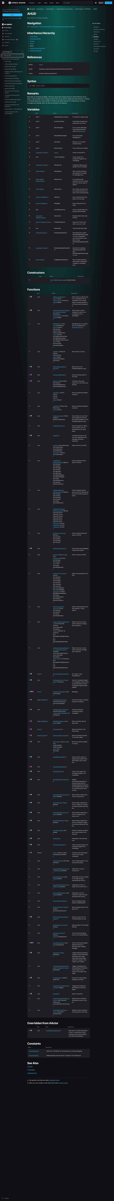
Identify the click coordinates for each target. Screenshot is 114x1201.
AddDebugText (57, 323)
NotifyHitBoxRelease (58, 820)
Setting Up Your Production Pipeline (12, 91)
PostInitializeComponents (52, 1030)
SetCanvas (56, 933)
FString (55, 325)
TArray (37, 171)
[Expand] (3, 61)
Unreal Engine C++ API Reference (13, 109)
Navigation (96, 27)
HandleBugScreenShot (59, 757)
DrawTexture (56, 573)
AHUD (52, 280)
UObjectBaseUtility (35, 39)
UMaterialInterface (58, 462)
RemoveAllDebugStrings (59, 901)
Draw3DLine (56, 406)
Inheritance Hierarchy (99, 29)
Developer (32, 9)
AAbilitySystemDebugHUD (37, 48)
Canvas (56, 152)
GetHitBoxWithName (58, 721)
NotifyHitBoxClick (57, 802)
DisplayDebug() (81, 131)
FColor (54, 334)
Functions (96, 44)
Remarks (96, 36)
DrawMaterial (56, 460)
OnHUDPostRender (34, 1051)
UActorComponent (61, 312)
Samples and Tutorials (10, 102)
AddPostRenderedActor (59, 366)
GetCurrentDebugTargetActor (61, 674)
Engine (41, 64)
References (97, 32)
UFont (54, 341)
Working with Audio (10, 86)
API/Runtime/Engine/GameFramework (64, 26)
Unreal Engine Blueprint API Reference (12, 105)
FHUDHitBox (43, 197)
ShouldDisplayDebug (58, 943)
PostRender (56, 838)
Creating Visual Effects (11, 76)
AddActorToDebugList (59, 297)
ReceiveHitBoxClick (58, 877)
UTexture (63, 573)
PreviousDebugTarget (59, 844)
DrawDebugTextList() (77, 327)
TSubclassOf (39, 248)
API (28, 26)
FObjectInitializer (62, 280)
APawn (39, 729)
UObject (32, 41)
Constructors (97, 41)
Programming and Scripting (12, 78)
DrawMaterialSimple (58, 490)
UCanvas (45, 152)
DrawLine (55, 445)
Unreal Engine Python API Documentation (11, 112)
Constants (96, 48)
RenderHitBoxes (57, 925)
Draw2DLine (56, 392)
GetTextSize (56, 741)
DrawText (55, 554)
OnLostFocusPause (58, 830)
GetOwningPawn (57, 729)
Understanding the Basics (11, 64)
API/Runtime (34, 26)
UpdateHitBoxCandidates (59, 1010)
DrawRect (55, 533)
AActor (32, 43)
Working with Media (10, 88)
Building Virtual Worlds (10, 69)
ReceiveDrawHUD (57, 860)
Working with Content (10, 66)
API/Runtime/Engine (45, 26)
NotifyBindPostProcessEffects (61, 779)
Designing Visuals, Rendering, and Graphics (13, 72)
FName (42, 171)
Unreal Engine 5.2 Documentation (10, 59)
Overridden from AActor (100, 46)
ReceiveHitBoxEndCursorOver (61, 885)
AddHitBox (56, 351)
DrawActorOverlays (58, 416)
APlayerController (40, 217)
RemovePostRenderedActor (60, 917)
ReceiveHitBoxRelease (59, 893)
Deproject (55, 381)
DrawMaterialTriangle (58, 509)
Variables (96, 39)
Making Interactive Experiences (13, 81)
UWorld (55, 302)
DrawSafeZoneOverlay (59, 548)
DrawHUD (55, 435)
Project (55, 852)
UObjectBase (33, 36)
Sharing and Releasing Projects (13, 99)
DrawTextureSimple (58, 606)
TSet (37, 189)
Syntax (95, 34)
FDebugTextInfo (40, 181)
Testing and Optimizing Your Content (12, 96)
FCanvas (65, 925)
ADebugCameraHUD (35, 50)
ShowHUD (55, 993)
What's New (8, 61)
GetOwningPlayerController (60, 735)
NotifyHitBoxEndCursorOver (60, 812)
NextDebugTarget (58, 771)
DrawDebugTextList (58, 425)
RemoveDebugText (58, 907)
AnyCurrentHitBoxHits (58, 375)
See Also (96, 51)
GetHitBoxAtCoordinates (59, 699)
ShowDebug (56, 952)
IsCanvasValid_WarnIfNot (59, 766)
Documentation (41, 9)
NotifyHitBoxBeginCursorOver (61, 794)
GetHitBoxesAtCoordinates (60, 709)
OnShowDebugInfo (34, 1055)
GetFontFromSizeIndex (59, 691)
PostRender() (79, 224)
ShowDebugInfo (57, 977)
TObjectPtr (39, 152)
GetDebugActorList (58, 680)
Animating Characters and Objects (13, 83)
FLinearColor (56, 452)
